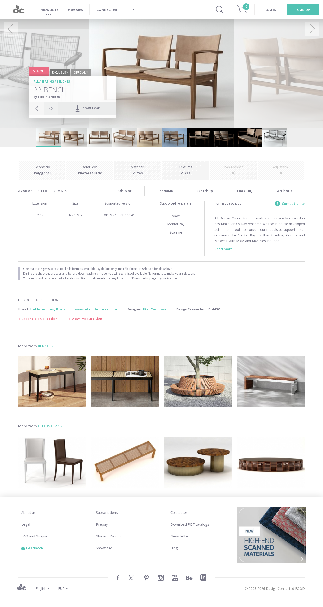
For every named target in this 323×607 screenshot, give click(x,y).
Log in (270, 9)
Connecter (178, 512)
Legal (25, 524)
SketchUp (204, 190)
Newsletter (179, 536)
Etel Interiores (52, 426)
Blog (174, 548)
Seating (47, 81)
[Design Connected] (19, 9)
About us (28, 512)
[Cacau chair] (52, 462)
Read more (223, 249)
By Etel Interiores (47, 97)
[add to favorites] (51, 108)
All (36, 81)
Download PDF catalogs (189, 524)
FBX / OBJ (244, 190)
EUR (61, 588)
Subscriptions (107, 512)
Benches (63, 81)
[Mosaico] (198, 462)
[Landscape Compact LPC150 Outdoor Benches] (198, 381)
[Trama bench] (125, 462)
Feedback (34, 548)
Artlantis (284, 190)
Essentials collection (40, 318)
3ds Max (125, 190)
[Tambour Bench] (52, 381)
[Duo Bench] (271, 381)
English (41, 588)
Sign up (303, 9)
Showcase (104, 548)
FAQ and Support (35, 536)
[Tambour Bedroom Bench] (125, 381)
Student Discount (110, 536)
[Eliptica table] (271, 462)
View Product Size (87, 318)
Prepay (102, 524)
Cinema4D (164, 190)
